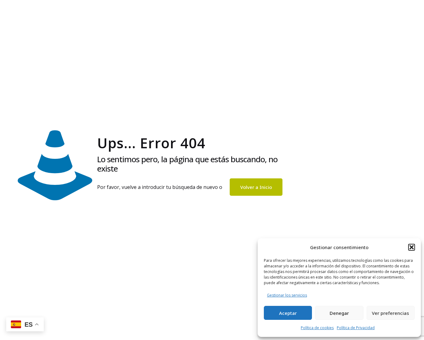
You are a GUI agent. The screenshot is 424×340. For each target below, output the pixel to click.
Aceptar (288, 313)
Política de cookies (317, 327)
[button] (411, 247)
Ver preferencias (390, 313)
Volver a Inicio (256, 187)
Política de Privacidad (356, 327)
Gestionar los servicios (287, 295)
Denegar (339, 313)
